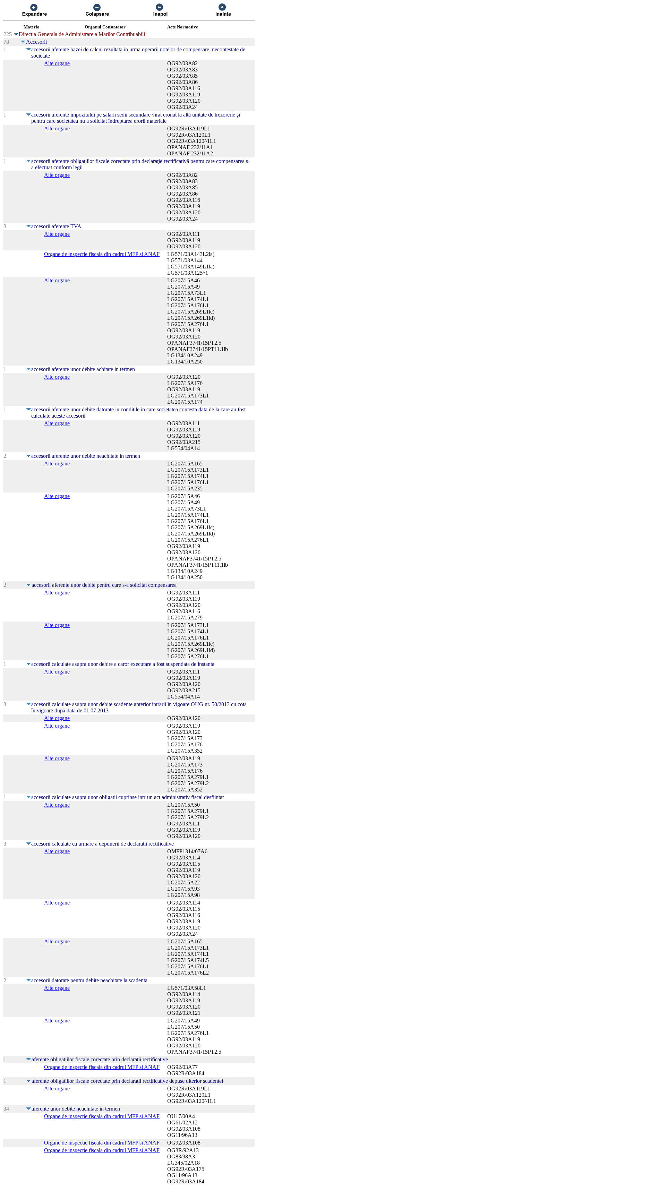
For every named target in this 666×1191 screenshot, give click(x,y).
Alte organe (57, 63)
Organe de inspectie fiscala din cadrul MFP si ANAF (102, 254)
